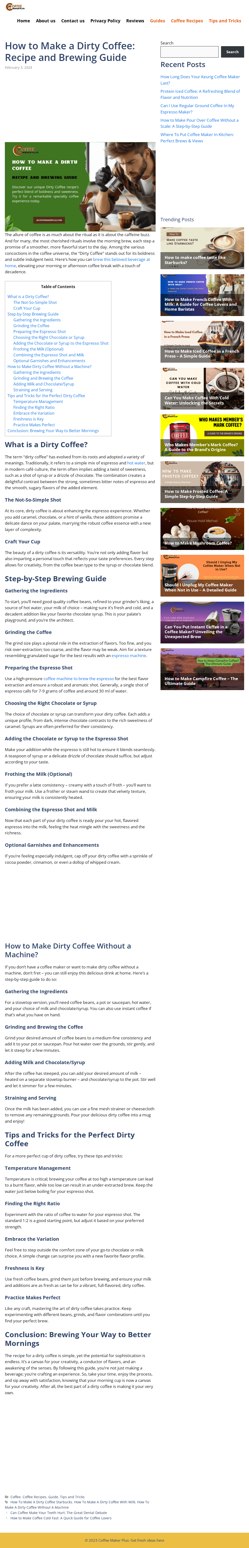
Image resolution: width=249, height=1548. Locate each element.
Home (23, 21)
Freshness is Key (28, 419)
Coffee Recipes (187, 21)
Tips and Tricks (225, 21)
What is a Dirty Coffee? (28, 296)
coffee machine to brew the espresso (79, 678)
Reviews (135, 21)
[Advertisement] (80, 106)
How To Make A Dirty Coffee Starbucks (41, 1502)
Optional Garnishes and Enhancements (49, 360)
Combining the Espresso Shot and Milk (48, 355)
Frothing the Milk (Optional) (38, 349)
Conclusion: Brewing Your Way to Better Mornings (53, 430)
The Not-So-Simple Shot (35, 302)
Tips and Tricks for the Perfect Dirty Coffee (46, 395)
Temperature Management (38, 401)
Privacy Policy (105, 21)
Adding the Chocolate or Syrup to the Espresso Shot (61, 343)
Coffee (15, 1497)
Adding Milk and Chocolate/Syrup (43, 384)
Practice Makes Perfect (34, 425)
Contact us (73, 21)
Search (166, 43)
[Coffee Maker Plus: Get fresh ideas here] (15, 7)
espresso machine (129, 655)
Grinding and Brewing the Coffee (43, 378)
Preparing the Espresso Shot (39, 331)
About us (45, 21)
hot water (136, 463)
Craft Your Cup (26, 308)
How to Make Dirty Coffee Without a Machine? (49, 366)
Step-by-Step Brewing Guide (33, 314)
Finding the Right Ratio (34, 407)
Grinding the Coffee (31, 325)
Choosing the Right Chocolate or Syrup (48, 337)
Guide (53, 1497)
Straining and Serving (33, 390)
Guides (157, 21)
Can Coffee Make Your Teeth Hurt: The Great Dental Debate (58, 1512)
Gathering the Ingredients (37, 320)
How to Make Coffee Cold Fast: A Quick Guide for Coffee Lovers (61, 1518)
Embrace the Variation (33, 413)
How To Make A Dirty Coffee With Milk (104, 1502)
